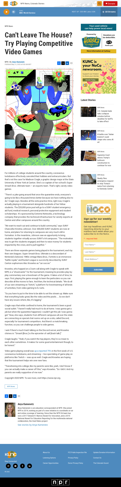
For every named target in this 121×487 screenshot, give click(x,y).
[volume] (14, 12)
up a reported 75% (42, 351)
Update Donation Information (104, 452)
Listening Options (49, 458)
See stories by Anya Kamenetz (33, 424)
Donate (111, 3)
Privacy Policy (73, 458)
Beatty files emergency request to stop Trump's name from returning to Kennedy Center (105, 183)
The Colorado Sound (100, 463)
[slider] (17, 12)
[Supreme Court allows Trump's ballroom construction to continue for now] (88, 156)
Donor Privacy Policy (75, 463)
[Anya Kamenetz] (10, 410)
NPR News (9, 26)
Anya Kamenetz (18, 62)
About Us (46, 452)
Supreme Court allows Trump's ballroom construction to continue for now (104, 160)
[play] (6, 12)
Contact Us (97, 458)
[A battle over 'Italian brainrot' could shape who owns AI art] (88, 135)
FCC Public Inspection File (77, 452)
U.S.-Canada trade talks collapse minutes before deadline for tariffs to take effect (105, 116)
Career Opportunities (50, 463)
